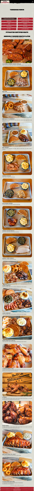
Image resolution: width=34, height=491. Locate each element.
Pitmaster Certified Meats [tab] (9, 18)
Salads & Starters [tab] (25, 21)
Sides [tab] (9, 23)
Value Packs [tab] (9, 26)
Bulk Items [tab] (25, 26)
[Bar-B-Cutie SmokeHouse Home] (5, 2)
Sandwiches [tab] (9, 21)
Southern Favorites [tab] (25, 18)
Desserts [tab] (25, 23)
